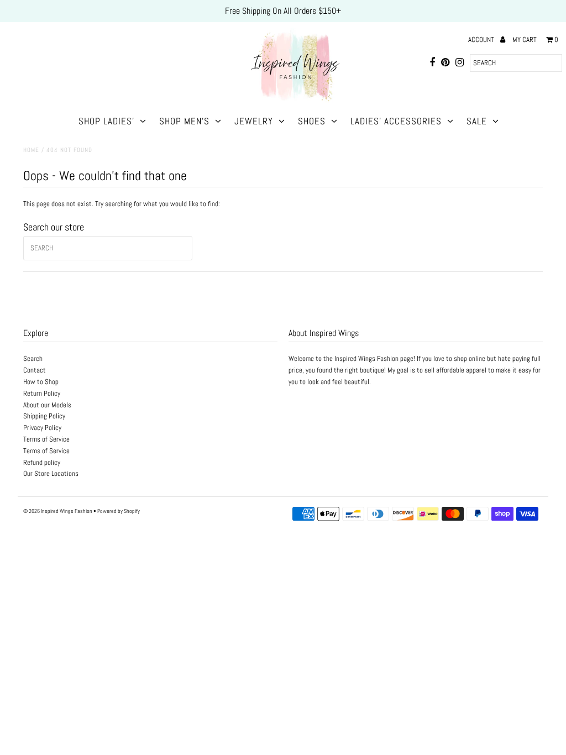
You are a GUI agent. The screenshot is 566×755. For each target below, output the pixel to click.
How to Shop (41, 381)
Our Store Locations (50, 473)
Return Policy (41, 393)
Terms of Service (46, 439)
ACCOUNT (482, 39)
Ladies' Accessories (396, 121)
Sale (477, 121)
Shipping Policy (44, 416)
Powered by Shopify (118, 511)
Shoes (312, 121)
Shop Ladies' (106, 121)
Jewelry (253, 121)
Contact (34, 370)
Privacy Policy (42, 427)
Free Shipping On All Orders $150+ (283, 11)
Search (33, 358)
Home (31, 150)
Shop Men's (184, 121)
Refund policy (41, 462)
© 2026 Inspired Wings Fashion (57, 511)
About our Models (47, 405)
